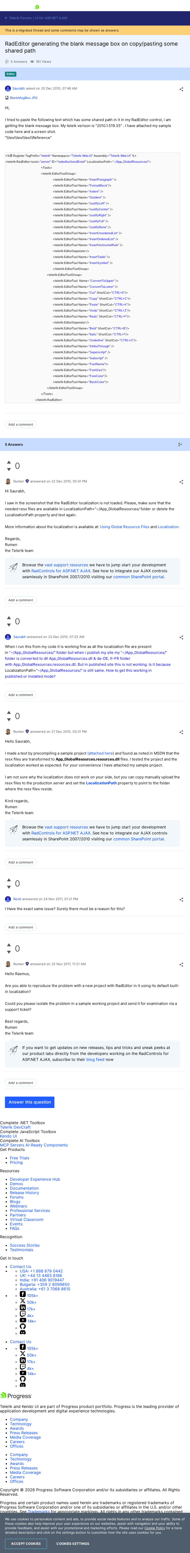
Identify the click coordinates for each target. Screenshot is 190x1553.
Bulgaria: (45, 1284)
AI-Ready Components (46, 1144)
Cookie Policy (154, 1528)
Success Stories (25, 1245)
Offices (16, 1446)
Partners (18, 1214)
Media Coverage (25, 1437)
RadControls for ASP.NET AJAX (60, 570)
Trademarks (39, 1511)
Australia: (45, 1289)
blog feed (95, 1059)
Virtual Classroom (27, 1219)
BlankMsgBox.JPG (24, 98)
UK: (41, 1275)
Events (16, 1223)
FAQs (14, 1228)
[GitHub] (23, 1327)
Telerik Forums (20, 18)
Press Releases (24, 1432)
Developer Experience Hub (35, 1179)
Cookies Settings (72, 1544)
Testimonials (21, 1249)
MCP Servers (12, 1144)
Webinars (18, 1206)
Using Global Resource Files (124, 526)
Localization (168, 526)
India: (42, 1280)
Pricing (16, 1162)
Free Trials (19, 1157)
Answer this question (30, 1102)
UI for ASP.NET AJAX (51, 18)
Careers (17, 1441)
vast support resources (66, 564)
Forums (17, 1197)
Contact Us (20, 1266)
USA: (41, 1271)
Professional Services (30, 1210)
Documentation (24, 1188)
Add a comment (20, 424)
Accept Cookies (26, 1544)
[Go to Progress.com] (16, 1397)
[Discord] (23, 1333)
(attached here (100, 753)
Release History (24, 1192)
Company (19, 1419)
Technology (21, 1423)
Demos (16, 1183)
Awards (17, 1428)
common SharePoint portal (138, 576)
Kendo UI (8, 1136)
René (17, 899)
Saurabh (18, 88)
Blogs (15, 1201)
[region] (95, 1533)
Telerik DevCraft (15, 1127)
